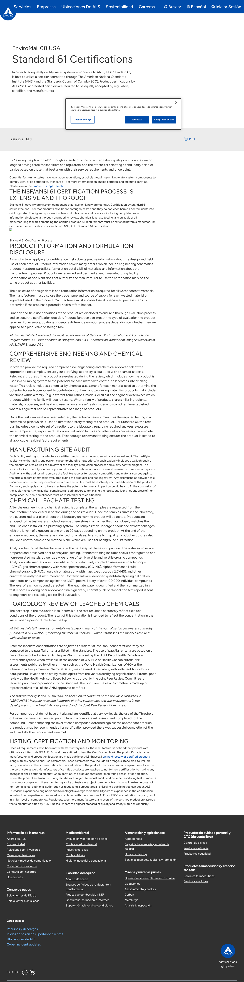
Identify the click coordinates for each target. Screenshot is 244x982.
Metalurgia (131, 900)
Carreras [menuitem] (147, 6)
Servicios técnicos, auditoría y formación (150, 859)
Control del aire (75, 855)
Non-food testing (136, 854)
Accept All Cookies (164, 119)
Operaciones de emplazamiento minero (150, 878)
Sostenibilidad (16, 844)
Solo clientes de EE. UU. (22, 895)
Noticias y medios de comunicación (29, 860)
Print (192, 139)
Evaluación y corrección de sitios (86, 838)
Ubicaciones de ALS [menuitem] (80, 6)
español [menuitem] (198, 6)
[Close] (176, 102)
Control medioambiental (81, 844)
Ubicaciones (15, 877)
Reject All (137, 119)
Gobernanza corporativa (22, 866)
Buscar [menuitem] (174, 6)
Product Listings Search (48, 186)
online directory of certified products (126, 756)
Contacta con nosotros (21, 871)
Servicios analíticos (196, 881)
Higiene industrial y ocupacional (86, 860)
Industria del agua (77, 849)
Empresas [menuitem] (46, 6)
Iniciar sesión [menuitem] (228, 6)
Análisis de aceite (77, 879)
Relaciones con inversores (23, 849)
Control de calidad (195, 842)
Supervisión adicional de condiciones (89, 905)
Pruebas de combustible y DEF (85, 894)
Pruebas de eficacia (196, 848)
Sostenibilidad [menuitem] (119, 6)
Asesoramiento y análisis (140, 889)
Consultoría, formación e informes (87, 900)
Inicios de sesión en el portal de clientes (35, 934)
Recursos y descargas (22, 929)
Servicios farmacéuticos (199, 876)
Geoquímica (132, 883)
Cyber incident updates (24, 944)
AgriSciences (133, 838)
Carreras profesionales (21, 855)
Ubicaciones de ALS (21, 939)
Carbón (129, 894)
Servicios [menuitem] (22, 6)
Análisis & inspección (138, 905)
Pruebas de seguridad (197, 853)
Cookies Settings (82, 119)
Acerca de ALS (16, 838)
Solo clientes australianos (23, 901)
